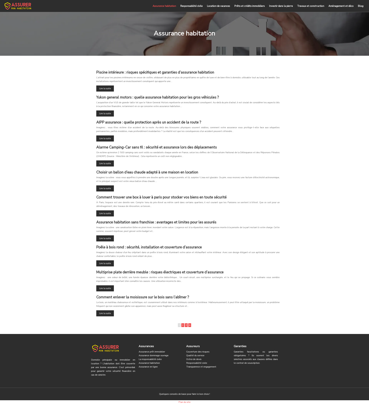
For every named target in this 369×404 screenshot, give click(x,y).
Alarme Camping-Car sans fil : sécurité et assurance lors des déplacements (156, 147)
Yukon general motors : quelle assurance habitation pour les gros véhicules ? (157, 97)
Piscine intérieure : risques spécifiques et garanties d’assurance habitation (155, 72)
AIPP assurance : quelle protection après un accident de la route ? (148, 122)
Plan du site (184, 402)
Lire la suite (105, 88)
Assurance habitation (164, 6)
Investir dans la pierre (281, 6)
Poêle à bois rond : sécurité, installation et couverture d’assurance (149, 247)
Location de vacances (218, 6)
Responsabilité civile (191, 6)
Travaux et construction (310, 6)
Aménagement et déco (341, 6)
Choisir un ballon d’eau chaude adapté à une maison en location (147, 172)
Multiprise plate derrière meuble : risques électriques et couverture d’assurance (160, 272)
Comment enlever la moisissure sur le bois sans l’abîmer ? (142, 297)
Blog (360, 6)
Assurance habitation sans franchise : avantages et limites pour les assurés (156, 222)
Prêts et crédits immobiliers (249, 6)
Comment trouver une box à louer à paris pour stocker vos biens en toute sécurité (161, 197)
